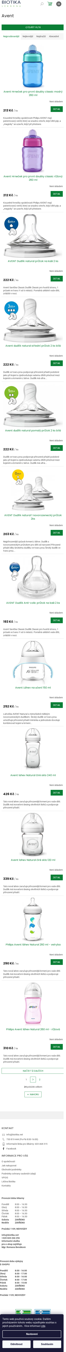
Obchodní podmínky (11, 1169)
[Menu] (59, 4)
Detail (56, 109)
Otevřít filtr (33, 27)
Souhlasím (47, 1344)
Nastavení (32, 1334)
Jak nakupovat (9, 1165)
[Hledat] (42, 4)
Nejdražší (41, 36)
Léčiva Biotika (8, 1181)
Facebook (11, 1148)
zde (43, 1325)
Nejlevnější (28, 36)
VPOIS (5, 1177)
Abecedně (54, 36)
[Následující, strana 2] (33, 1079)
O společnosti (8, 1161)
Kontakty (6, 1185)
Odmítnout (16, 1344)
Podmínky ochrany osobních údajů (19, 1173)
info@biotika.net (14, 1134)
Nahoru (34, 1094)
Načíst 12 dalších (33, 1070)
